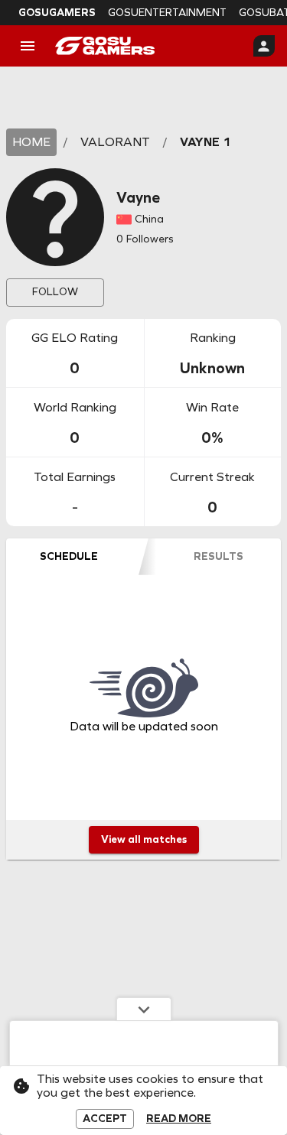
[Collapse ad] (143, 1008)
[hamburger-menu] (27, 46)
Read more (178, 1119)
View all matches (144, 839)
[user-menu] (264, 46)
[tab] (69, 556)
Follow (55, 291)
